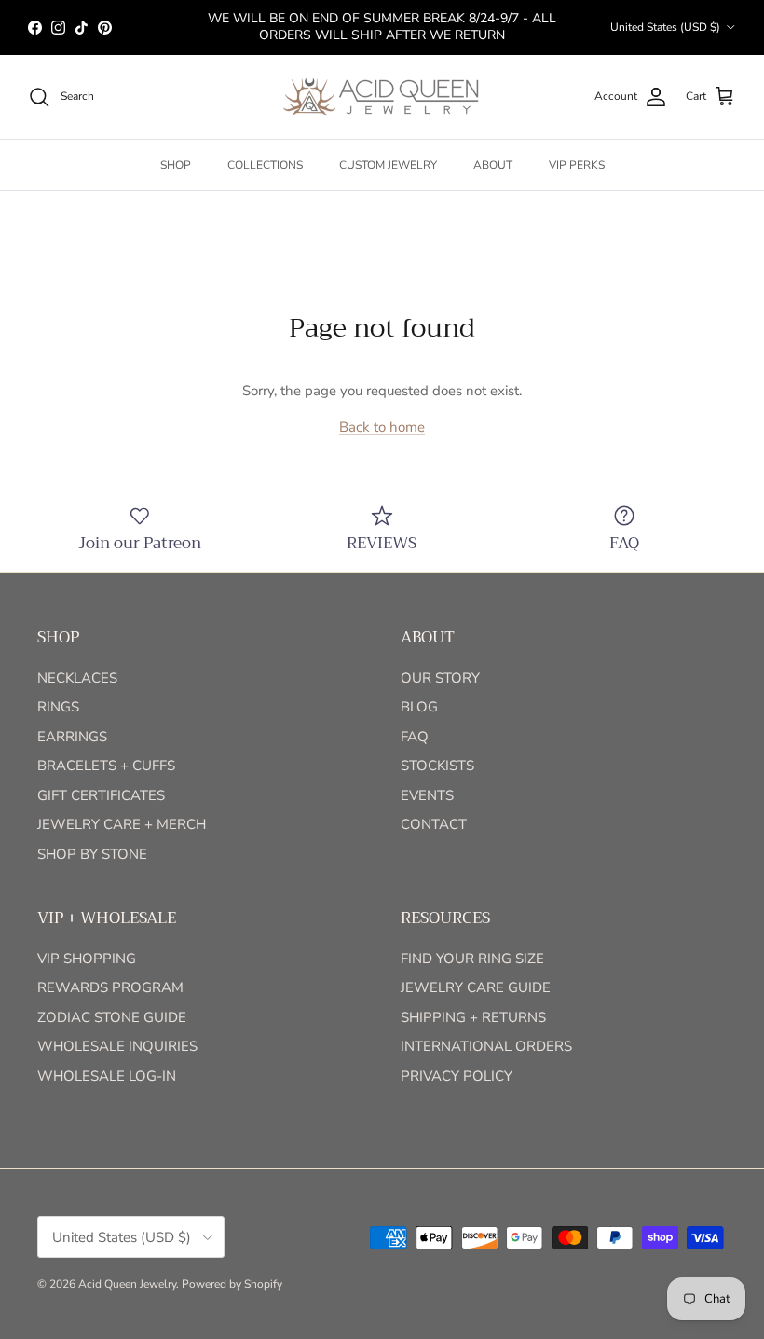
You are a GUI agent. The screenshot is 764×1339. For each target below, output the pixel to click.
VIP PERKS (577, 165)
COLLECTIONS (265, 165)
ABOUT (492, 165)
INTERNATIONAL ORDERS (486, 1046)
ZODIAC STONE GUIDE (111, 1017)
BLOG (419, 706)
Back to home (382, 427)
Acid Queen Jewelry (127, 1284)
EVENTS (427, 795)
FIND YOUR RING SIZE (472, 958)
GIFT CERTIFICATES (101, 795)
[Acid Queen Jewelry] (382, 97)
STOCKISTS (437, 765)
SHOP (175, 165)
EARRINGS (72, 736)
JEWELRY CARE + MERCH (121, 824)
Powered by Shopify (232, 1284)
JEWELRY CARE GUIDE (476, 987)
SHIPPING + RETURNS (473, 1017)
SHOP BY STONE (92, 854)
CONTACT (434, 824)
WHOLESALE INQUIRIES (117, 1046)
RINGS (58, 706)
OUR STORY (440, 678)
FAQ (415, 736)
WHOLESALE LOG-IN (106, 1076)
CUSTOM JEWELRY (388, 165)
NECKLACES (77, 678)
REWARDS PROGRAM (110, 987)
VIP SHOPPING (86, 958)
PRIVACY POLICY (456, 1076)
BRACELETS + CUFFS (106, 765)
